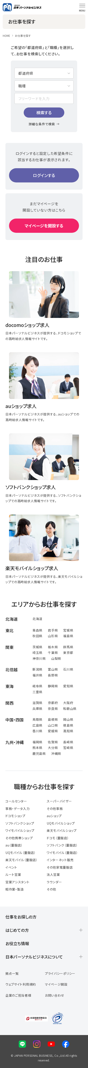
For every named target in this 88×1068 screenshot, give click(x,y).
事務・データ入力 (17, 808)
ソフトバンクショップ (19, 823)
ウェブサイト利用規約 (20, 984)
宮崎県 (68, 747)
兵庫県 (37, 708)
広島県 (37, 725)
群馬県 (68, 647)
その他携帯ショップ (19, 838)
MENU (82, 10)
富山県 (53, 669)
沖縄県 (56, 753)
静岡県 (53, 686)
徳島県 (68, 725)
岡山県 (68, 719)
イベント (11, 867)
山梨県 (56, 658)
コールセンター (16, 801)
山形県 (53, 636)
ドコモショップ (15, 816)
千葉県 (53, 652)
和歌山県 (69, 708)
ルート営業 (13, 874)
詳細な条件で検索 (42, 124)
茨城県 (37, 647)
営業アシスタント (17, 882)
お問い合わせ (54, 995)
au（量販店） (14, 845)
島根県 (53, 719)
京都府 (53, 702)
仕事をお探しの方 (21, 917)
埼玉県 (37, 652)
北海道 (37, 618)
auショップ (54, 816)
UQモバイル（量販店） (20, 852)
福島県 (68, 636)
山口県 (53, 725)
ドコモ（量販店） (58, 838)
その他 (51, 889)
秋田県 (37, 636)
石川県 (68, 669)
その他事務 (55, 808)
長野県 (53, 675)
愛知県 (68, 686)
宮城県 (68, 630)
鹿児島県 (39, 753)
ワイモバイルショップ (20, 830)
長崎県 (68, 742)
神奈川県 (39, 658)
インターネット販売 (60, 860)
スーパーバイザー (59, 801)
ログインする (44, 175)
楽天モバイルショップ (62, 830)
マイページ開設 (56, 984)
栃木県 (53, 647)
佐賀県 (53, 742)
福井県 (37, 675)
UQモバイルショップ (61, 823)
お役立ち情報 (17, 943)
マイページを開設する (44, 226)
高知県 (68, 731)
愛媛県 (53, 731)
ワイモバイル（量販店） (62, 852)
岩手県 (53, 630)
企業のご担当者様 (18, 995)
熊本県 (37, 747)
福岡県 (37, 742)
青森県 (37, 630)
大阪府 (68, 702)
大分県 (53, 747)
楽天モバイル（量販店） (21, 860)
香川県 (37, 731)
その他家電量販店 (60, 867)
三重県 (37, 692)
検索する (44, 112)
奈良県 (53, 708)
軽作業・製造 (14, 889)
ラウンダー (54, 882)
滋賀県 (37, 702)
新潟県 (37, 669)
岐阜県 (37, 686)
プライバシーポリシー (60, 973)
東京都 (68, 652)
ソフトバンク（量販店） (62, 845)
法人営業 (53, 874)
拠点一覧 (12, 973)
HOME (6, 35)
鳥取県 (37, 719)
